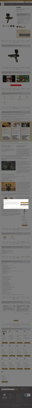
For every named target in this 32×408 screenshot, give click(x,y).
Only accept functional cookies (24, 204)
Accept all (24, 202)
